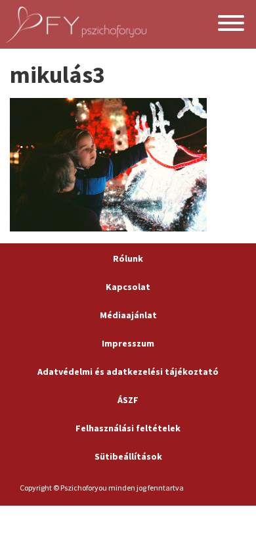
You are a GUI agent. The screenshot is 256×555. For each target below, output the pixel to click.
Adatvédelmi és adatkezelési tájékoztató (128, 371)
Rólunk (128, 258)
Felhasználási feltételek (128, 428)
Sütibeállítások (128, 456)
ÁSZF (128, 400)
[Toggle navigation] (231, 24)
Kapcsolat (128, 287)
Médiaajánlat (128, 315)
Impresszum (128, 343)
